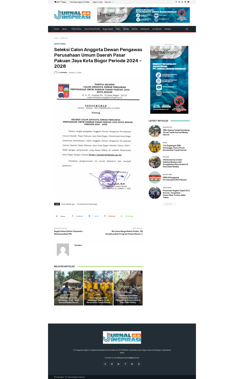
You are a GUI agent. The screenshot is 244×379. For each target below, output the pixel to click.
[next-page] (59, 309)
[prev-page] (55, 309)
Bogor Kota (68, 294)
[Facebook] (176, 2)
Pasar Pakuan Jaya (68, 204)
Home (56, 38)
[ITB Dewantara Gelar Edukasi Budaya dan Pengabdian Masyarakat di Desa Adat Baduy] (128, 288)
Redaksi (63, 72)
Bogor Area (167, 174)
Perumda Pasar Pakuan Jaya (87, 204)
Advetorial (64, 38)
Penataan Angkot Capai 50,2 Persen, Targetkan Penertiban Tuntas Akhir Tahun (176, 194)
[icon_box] (109, 2)
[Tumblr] (132, 363)
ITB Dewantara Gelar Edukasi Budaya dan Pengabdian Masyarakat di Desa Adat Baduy (128, 299)
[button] (187, 29)
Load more (168, 204)
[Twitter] (182, 2)
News (98, 294)
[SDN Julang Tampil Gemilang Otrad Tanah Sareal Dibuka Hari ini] (68, 288)
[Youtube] (188, 2)
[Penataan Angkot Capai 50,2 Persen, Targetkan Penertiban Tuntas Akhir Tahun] (155, 193)
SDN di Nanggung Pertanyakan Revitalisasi (175, 178)
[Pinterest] (125, 363)
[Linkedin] (118, 363)
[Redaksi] (56, 72)
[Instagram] (179, 2)
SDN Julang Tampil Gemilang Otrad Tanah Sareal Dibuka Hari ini (68, 300)
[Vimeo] (185, 2)
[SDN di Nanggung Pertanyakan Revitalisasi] (155, 177)
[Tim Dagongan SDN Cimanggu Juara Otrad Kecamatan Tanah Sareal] (98, 288)
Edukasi (128, 292)
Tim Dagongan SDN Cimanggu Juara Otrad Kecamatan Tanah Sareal (98, 300)
